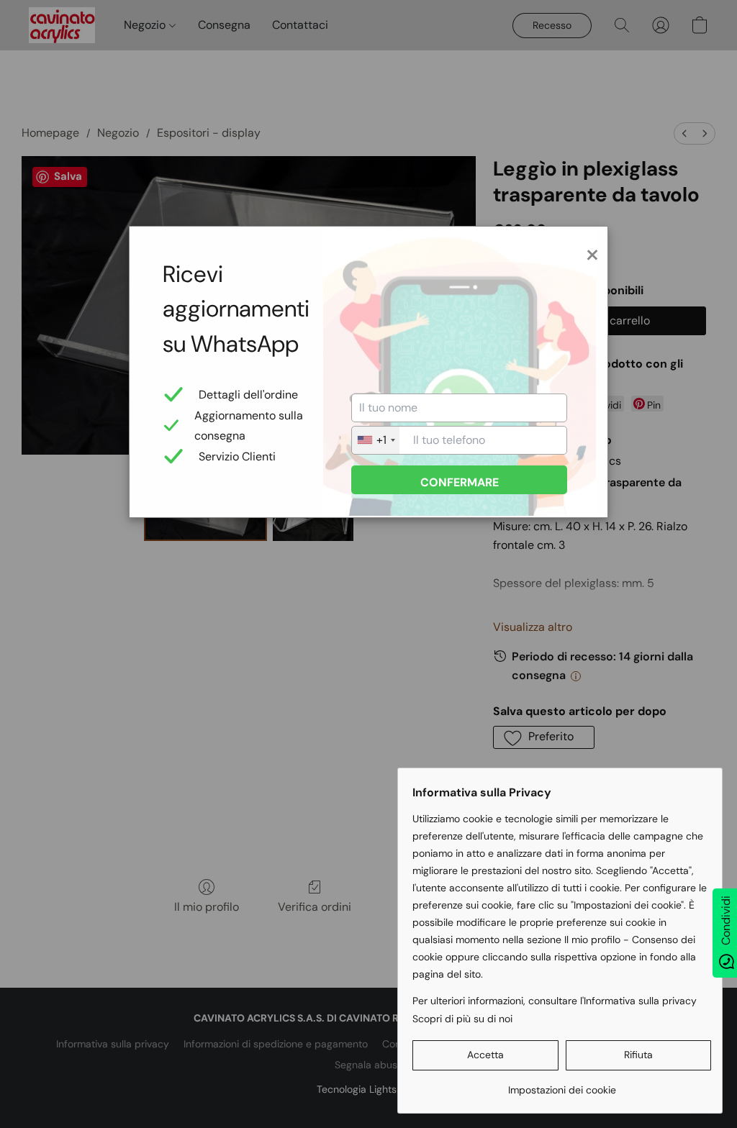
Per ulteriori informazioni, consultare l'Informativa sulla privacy (554, 1000)
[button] (485, 1055)
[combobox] (375, 440)
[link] (561, 1084)
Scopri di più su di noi (462, 1018)
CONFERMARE (459, 482)
